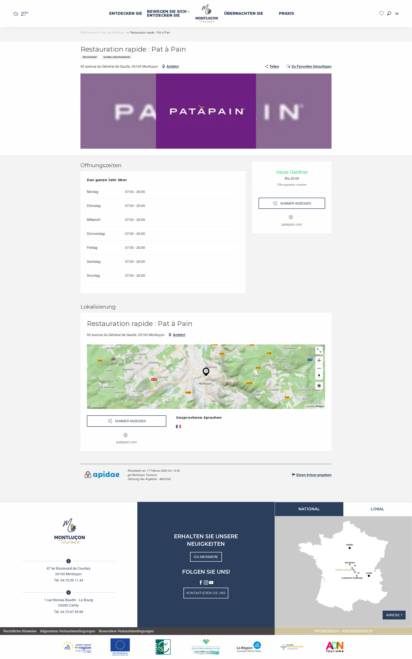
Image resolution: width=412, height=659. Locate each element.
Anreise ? (394, 615)
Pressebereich (357, 631)
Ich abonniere (206, 556)
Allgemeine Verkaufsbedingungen (67, 631)
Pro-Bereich (326, 631)
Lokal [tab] (377, 509)
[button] (389, 13)
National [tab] (309, 509)
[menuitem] (125, 13)
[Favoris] (382, 13)
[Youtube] (211, 583)
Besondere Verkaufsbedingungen (126, 631)
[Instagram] (206, 583)
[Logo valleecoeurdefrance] (69, 531)
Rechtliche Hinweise (19, 631)
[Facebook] (200, 583)
